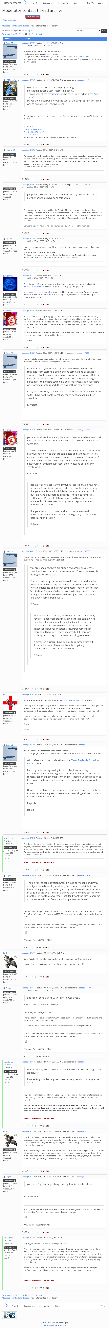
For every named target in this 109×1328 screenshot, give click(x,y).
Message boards (9, 25)
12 (16, 34)
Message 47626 (28, 838)
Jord (5, 953)
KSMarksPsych (12, 80)
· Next (39, 34)
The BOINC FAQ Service (34, 129)
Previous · (6, 34)
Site (76, 3)
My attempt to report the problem (38, 292)
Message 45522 (28, 238)
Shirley (49, 56)
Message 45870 (28, 430)
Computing (48, 3)
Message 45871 (28, 551)
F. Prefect (7, 310)
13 (19, 34)
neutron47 (10, 150)
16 (29, 34)
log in (29, 30)
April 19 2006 (83, 56)
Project (34, 3)
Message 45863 (28, 353)
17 (32, 34)
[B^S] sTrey (8, 275)
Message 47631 (28, 875)
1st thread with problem (34, 286)
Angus (8, 875)
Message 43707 (28, 43)
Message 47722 (28, 1237)
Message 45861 (28, 310)
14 (23, 34)
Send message (10, 61)
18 (36, 34)
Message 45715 (28, 275)
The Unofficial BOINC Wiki (34, 132)
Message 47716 (28, 1176)
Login (100, 3)
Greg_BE (9, 43)
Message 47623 (28, 745)
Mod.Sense (8, 838)
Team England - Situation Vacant (72, 700)
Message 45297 (28, 184)
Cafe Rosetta (23, 25)
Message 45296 (28, 150)
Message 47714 (28, 1131)
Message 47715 (83, 1176)
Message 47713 (28, 1062)
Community (63, 3)
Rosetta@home (12, 2)
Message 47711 (28, 988)
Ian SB (6, 694)
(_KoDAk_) (10, 238)
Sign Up (90, 3)
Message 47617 (28, 694)
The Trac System (31, 134)
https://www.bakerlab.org (55, 1325)
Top (103, 1306)
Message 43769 (28, 80)
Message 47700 (84, 988)
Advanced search (10, 20)
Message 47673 (28, 953)
